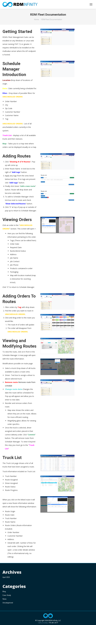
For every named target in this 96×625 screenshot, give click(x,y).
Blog (4, 591)
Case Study (6, 595)
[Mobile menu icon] (91, 4)
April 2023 (6, 577)
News (4, 599)
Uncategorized (7, 603)
